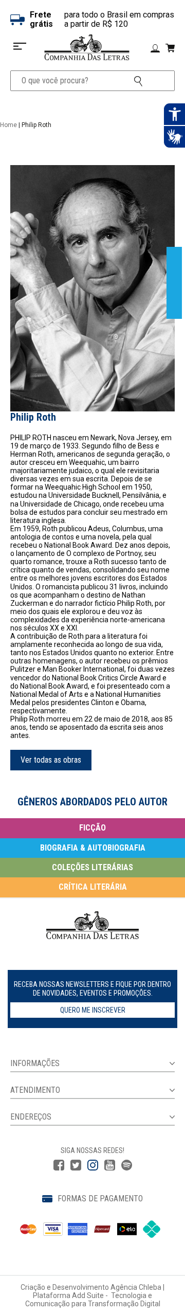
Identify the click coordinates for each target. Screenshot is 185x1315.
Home (8, 125)
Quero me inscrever (92, 1010)
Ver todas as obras (51, 760)
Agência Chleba (135, 1287)
